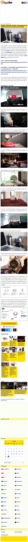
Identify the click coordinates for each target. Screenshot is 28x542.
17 (8, 453)
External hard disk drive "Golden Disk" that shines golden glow (5, 344)
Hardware (17, 399)
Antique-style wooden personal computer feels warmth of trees (21, 344)
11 (11, 451)
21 (19, 453)
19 (13, 453)
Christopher (9, 52)
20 (16, 453)
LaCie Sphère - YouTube (7, 85)
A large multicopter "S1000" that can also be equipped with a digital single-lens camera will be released (20, 392)
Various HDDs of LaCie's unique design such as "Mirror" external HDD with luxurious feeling (13, 343)
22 (22, 453)
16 (5, 453)
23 (5, 456)
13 (16, 451)
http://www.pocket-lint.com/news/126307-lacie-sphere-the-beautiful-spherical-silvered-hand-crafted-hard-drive (14, 72)
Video (13, 399)
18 (11, 453)
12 (13, 451)
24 (8, 456)
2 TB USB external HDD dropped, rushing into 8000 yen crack (21, 353)
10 (8, 451)
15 (22, 451)
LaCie (7, 50)
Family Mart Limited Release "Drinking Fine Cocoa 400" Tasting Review (13, 355)
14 (19, 451)
